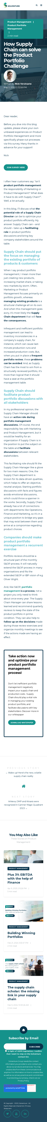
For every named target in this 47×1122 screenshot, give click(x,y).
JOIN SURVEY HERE (16, 167)
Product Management (19, 22)
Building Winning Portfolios (21, 935)
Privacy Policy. (23, 1081)
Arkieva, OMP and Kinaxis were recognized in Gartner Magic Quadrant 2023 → (23, 804)
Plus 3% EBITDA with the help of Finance (20, 878)
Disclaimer (20, 1106)
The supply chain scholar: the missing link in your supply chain (23, 993)
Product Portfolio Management (17, 27)
